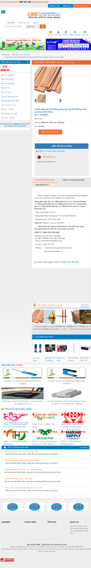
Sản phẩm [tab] (11, 23)
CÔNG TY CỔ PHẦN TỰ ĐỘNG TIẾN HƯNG (15, 442)
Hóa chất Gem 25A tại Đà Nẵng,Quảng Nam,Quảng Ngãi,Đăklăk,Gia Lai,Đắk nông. (76, 327)
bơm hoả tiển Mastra (73, 359)
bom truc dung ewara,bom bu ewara (37, 359)
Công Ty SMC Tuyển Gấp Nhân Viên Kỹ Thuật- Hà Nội (23, 488)
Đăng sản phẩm (83, 6)
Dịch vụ (66, 35)
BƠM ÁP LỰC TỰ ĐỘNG (50, 359)
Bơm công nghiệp (7, 84)
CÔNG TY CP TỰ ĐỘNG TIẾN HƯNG (43, 425)
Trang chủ (5, 55)
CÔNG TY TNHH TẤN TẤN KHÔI (51, 151)
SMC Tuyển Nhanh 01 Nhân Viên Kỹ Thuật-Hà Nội (22, 460)
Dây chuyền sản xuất (9, 113)
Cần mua (58, 35)
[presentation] (82, 306)
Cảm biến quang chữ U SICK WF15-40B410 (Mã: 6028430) (66, 382)
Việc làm (50, 35)
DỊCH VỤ (74, 522)
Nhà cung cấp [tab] (24, 23)
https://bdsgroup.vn (43, 555)
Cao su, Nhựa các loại (9, 96)
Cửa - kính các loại (8, 105)
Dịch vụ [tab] (36, 23)
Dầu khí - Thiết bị (7, 109)
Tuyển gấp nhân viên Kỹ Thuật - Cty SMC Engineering (23, 469)
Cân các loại (5, 92)
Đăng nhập (56, 6)
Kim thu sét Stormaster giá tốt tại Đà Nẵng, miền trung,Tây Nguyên (52, 327)
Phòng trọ (31, 555)
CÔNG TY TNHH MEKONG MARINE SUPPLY (71, 442)
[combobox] (39, 26)
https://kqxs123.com (58, 555)
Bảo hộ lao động (7, 79)
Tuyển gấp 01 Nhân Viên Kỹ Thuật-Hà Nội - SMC (21, 451)
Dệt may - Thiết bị (8, 118)
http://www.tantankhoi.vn (46, 162)
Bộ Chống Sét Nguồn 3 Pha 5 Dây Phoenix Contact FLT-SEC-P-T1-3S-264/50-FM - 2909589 (66, 402)
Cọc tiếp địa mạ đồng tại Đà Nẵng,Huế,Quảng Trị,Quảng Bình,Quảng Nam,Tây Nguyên (64, 327)
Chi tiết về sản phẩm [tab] (45, 180)
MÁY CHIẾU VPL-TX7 (84, 359)
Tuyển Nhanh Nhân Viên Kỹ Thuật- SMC (18, 479)
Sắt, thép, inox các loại (20, 55)
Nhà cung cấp (75, 35)
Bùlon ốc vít (5, 88)
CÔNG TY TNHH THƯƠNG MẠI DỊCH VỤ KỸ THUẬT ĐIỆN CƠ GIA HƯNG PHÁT (44, 442)
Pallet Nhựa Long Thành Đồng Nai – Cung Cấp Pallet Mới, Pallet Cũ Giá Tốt (23, 402)
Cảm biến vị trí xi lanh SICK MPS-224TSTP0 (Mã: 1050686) (22, 382)
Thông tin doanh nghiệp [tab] (73, 180)
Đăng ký (68, 6)
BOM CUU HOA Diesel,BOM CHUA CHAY (61, 359)
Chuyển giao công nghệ (10, 101)
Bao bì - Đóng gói (7, 75)
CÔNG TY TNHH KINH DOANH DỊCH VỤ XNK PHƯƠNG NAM (15, 425)
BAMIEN (6, 522)
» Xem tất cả (83, 447)
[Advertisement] (61, 284)
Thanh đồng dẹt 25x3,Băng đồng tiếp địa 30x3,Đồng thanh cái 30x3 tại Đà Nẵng (34, 57)
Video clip (85, 35)
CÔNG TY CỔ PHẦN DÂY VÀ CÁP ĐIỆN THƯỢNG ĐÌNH (72, 425)
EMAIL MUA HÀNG (51, 132)
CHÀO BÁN (30, 522)
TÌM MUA (51, 522)
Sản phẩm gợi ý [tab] (42, 185)
